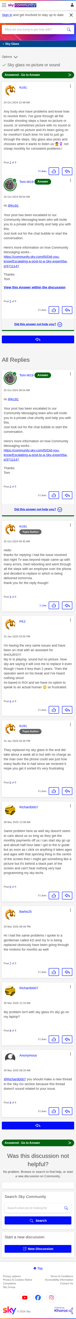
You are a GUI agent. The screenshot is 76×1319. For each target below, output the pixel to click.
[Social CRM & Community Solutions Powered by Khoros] (64, 1310)
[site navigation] (4, 5)
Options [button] (7, 56)
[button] (70, 86)
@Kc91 (13, 205)
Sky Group (9, 1287)
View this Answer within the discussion (34, 287)
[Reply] (67, 171)
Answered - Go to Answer (38, 75)
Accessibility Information (59, 1279)
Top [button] (40, 1268)
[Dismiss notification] (71, 15)
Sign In (71, 6)
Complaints (9, 1283)
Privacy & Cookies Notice (17, 1279)
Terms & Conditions (61, 1276)
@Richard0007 (15, 1079)
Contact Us (66, 1283)
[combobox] (34, 29)
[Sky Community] (22, 5)
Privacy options (12, 1276)
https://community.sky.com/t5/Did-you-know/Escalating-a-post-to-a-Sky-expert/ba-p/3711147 (36, 261)
